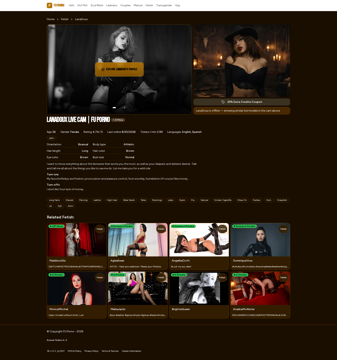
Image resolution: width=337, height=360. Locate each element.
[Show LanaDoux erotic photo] (114, 107)
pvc (193, 200)
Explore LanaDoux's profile (123, 70)
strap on (242, 200)
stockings (157, 200)
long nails (54, 200)
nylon (182, 200)
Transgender (164, 5)
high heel (112, 200)
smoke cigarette (222, 200)
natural (204, 200)
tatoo (143, 200)
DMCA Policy (74, 351)
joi (50, 206)
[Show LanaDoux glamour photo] (124, 107)
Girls (71, 5)
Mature (138, 5)
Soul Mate (97, 5)
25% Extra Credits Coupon (246, 103)
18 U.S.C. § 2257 (56, 351)
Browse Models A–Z (57, 340)
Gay (177, 5)
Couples (125, 5)
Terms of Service (110, 351)
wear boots (129, 200)
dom (268, 200)
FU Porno (56, 5)
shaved (69, 200)
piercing (83, 200)
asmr (70, 206)
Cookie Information (131, 351)
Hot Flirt (82, 5)
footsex (256, 200)
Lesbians (111, 5)
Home (50, 19)
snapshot (282, 200)
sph (60, 206)
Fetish (149, 5)
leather (97, 200)
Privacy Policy (91, 351)
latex (170, 200)
